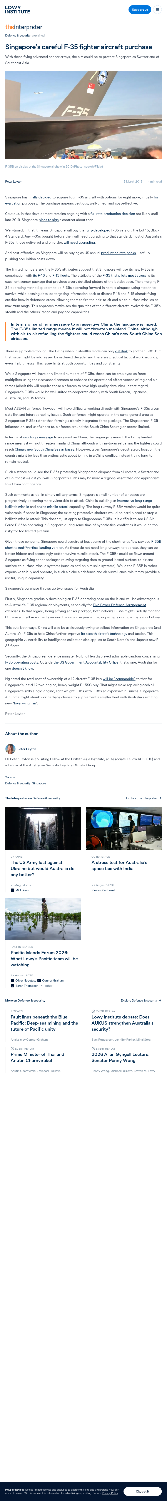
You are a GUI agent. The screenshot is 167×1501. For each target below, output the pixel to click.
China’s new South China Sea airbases (44, 449)
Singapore (39, 783)
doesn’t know (22, 668)
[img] (12, 890)
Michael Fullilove (49, 1071)
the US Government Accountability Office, (86, 662)
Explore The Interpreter (141, 798)
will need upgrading (79, 242)
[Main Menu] (157, 9)
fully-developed (97, 230)
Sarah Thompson (26, 986)
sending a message (38, 437)
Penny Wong (100, 1071)
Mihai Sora (143, 1040)
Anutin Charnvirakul (24, 1071)
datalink (121, 351)
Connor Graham (53, 980)
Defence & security (17, 35)
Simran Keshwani (103, 890)
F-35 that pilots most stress (125, 275)
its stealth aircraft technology (104, 633)
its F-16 (39, 275)
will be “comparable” (119, 679)
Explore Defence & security (139, 1000)
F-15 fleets (60, 275)
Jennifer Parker (125, 1040)
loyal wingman (25, 703)
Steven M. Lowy (144, 1071)
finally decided (40, 197)
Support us (140, 10)
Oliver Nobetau (25, 980)
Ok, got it (142, 1491)
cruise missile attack (52, 506)
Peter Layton (13, 181)
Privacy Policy (110, 1493)
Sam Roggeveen (102, 1040)
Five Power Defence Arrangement (119, 605)
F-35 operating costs (21, 662)
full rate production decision (112, 213)
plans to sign (49, 220)
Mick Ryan (22, 890)
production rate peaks (118, 253)
